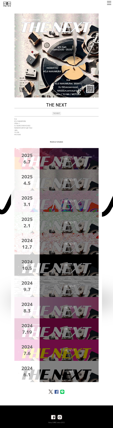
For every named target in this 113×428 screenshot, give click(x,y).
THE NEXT (56, 113)
